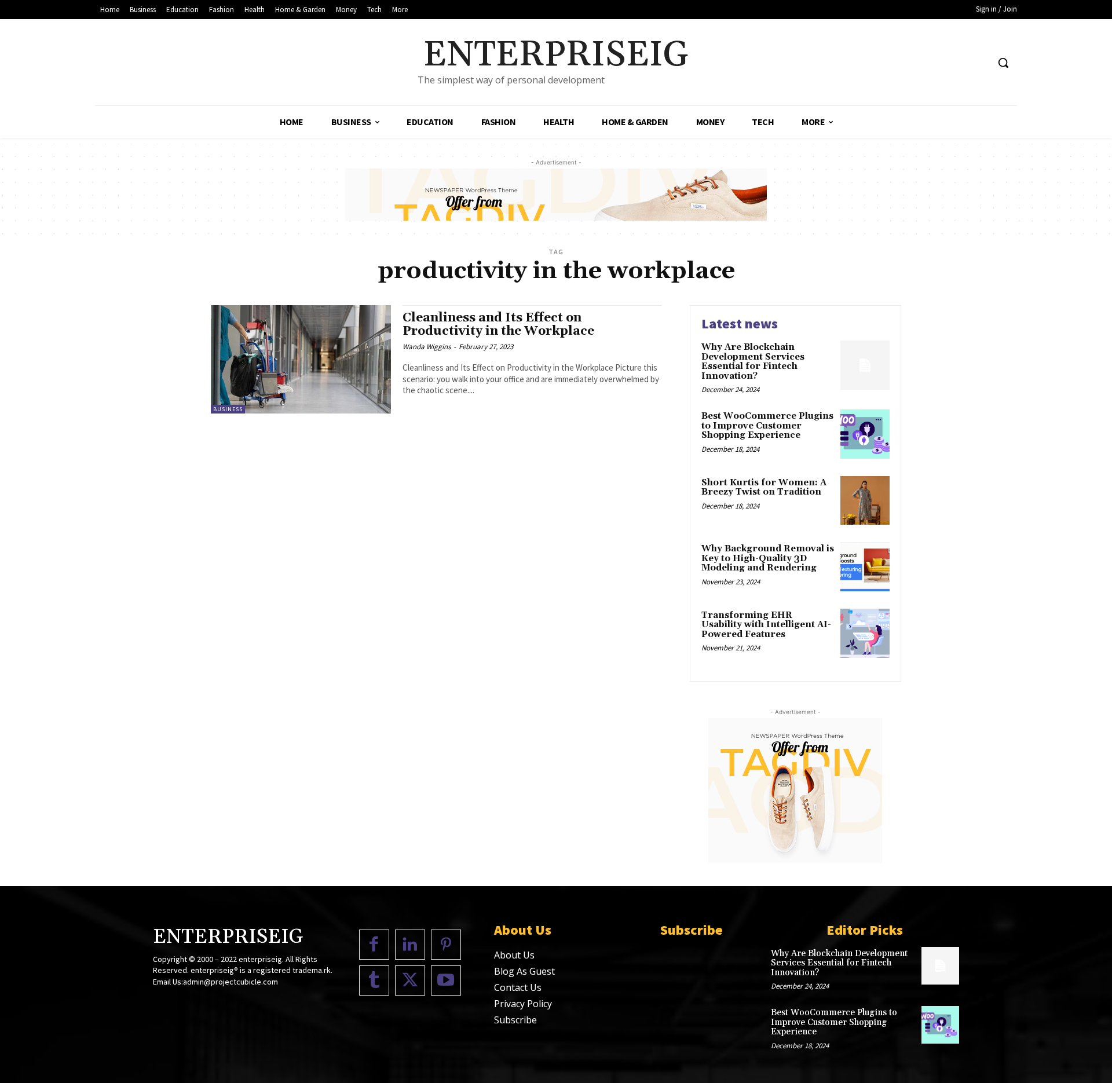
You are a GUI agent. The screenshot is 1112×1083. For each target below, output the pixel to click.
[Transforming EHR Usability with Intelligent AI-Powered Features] (865, 633)
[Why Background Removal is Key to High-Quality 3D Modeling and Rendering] (865, 566)
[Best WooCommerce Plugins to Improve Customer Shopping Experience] (865, 434)
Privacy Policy (523, 1003)
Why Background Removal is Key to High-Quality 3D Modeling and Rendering (767, 558)
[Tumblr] (374, 980)
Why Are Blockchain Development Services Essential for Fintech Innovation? (752, 362)
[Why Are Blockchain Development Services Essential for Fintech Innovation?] (865, 365)
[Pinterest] (446, 945)
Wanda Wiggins (427, 347)
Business (228, 409)
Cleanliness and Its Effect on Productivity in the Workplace (498, 324)
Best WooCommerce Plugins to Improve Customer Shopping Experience (767, 426)
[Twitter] (410, 980)
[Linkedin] (410, 945)
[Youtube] (446, 980)
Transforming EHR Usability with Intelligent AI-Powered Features (766, 625)
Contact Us (518, 987)
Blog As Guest (524, 971)
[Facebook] (374, 945)
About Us (514, 955)
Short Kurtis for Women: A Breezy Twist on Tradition (763, 487)
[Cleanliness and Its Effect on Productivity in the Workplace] (301, 359)
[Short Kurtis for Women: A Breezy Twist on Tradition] (865, 500)
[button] (1003, 62)
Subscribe (515, 1020)
